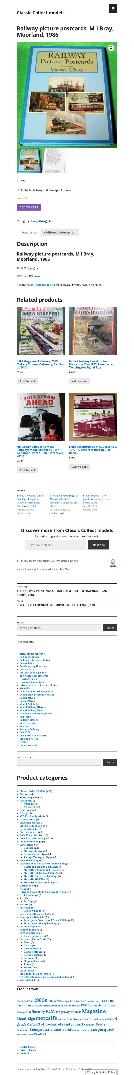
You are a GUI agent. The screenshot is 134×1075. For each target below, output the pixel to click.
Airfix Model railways (32, 653)
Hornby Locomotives (32, 682)
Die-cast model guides (33, 672)
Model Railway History (33, 707)
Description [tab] (30, 232)
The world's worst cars (33, 735)
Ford (112, 1005)
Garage (21, 1012)
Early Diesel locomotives (34, 675)
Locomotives (27, 697)
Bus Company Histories (33, 666)
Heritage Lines (28, 678)
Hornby (38, 1011)
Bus (92, 1001)
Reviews (24, 726)
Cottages (36, 1006)
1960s (40, 1000)
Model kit (109, 1019)
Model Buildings (29, 704)
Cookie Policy (27, 1046)
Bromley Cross (83, 1001)
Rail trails (25, 716)
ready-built (72, 1024)
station (49, 1029)
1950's (30, 1001)
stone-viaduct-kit (83, 1030)
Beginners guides (29, 656)
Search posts (24, 757)
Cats (28, 1005)
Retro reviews (28, 723)
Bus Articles (27, 663)
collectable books (42, 284)
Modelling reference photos (36, 713)
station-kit (64, 1030)
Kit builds (25, 688)
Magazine (94, 1011)
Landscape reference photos (36, 691)
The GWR (25, 732)
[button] (111, 48)
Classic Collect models (41, 13)
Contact (24, 1053)
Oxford (32, 1024)
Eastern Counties (50, 1005)
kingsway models (68, 1012)
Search (20, 622)
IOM (50, 1011)
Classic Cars (27, 669)
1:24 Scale (21, 1001)
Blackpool (65, 1001)
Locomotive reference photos (37, 694)
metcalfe (46, 1018)
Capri (98, 1001)
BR (73, 1001)
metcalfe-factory (68, 1019)
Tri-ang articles (29, 738)
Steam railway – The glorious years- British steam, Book (96, 499)
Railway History (29, 719)
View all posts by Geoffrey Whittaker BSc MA (43, 569)
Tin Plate (22, 1034)
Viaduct (40, 1034)
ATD (57, 1001)
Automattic (85, 1069)
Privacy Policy (28, 1050)
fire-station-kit (98, 1005)
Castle (21, 1005)
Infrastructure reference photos (39, 685)
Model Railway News (32, 710)
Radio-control (49, 1024)
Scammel (89, 1024)
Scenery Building (29, 729)
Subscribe (98, 545)
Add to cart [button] (27, 381)
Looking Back (27, 701)
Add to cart (29, 207)
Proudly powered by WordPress (35, 1069)
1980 (51, 1001)
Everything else (42, 221)
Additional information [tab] (59, 232)
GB (28, 1012)
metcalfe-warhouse (92, 1019)
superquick (103, 1029)
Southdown (23, 1030)
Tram (30, 1034)
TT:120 (23, 741)
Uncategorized (28, 745)
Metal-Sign (26, 1019)
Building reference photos (35, 660)
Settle (100, 1024)
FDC (84, 1005)
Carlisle (108, 1001)
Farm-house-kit (70, 1005)
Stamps (36, 1029)
